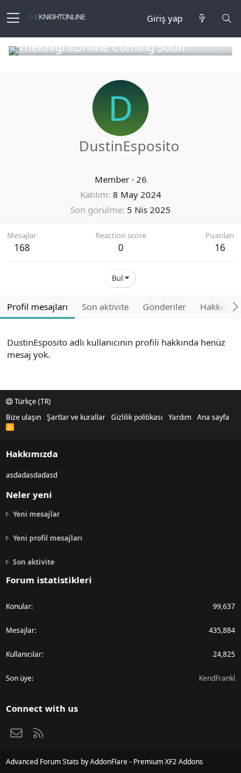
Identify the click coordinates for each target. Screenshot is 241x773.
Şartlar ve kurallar (76, 417)
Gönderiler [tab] (164, 306)
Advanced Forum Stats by (104, 762)
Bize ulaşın (23, 417)
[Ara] (226, 18)
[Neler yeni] (202, 18)
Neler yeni (29, 494)
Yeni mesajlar (36, 514)
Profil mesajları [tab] (37, 306)
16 (220, 247)
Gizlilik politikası (137, 417)
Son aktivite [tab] (105, 306)
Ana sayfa (213, 417)
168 (22, 247)
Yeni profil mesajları (47, 538)
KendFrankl (217, 678)
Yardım (179, 417)
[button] (13, 18)
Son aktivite (33, 562)
